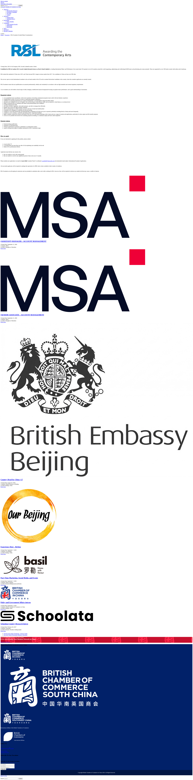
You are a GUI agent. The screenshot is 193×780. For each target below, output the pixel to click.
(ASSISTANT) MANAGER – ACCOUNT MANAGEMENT (23, 241)
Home (2, 35)
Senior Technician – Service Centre (15, 633)
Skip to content (4, 1)
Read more (3, 248)
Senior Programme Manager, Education (15, 635)
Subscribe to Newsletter (6, 4)
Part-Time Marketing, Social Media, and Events (19, 578)
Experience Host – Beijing (11, 547)
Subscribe (3, 769)
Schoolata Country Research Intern (14, 624)
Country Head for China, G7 (12, 480)
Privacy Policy (4, 751)
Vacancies (7, 35)
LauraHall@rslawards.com (48, 161)
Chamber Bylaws (5, 752)
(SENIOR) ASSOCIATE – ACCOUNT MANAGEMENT (22, 315)
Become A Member (5, 642)
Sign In (2, 2)
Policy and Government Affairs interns (16, 602)
